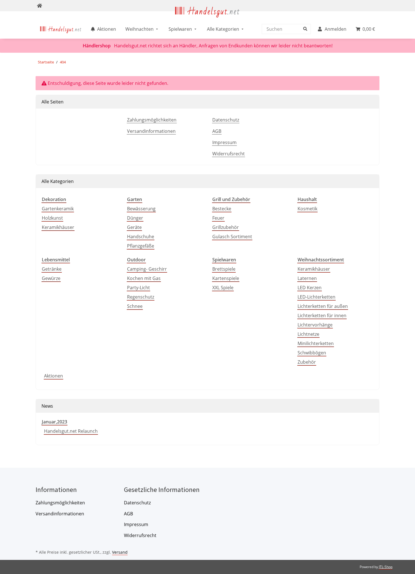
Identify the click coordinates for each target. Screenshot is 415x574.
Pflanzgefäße (140, 246)
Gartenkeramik (58, 209)
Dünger (135, 218)
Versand (120, 552)
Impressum (224, 142)
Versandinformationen (151, 131)
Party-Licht (138, 287)
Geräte (134, 227)
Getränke (52, 269)
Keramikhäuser (58, 227)
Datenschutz (225, 120)
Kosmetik (307, 209)
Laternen (307, 278)
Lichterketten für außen (323, 306)
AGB (216, 131)
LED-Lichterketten (316, 297)
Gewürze (51, 278)
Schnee (135, 306)
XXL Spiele (222, 287)
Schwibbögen (312, 353)
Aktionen (53, 376)
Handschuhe (140, 236)
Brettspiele (223, 269)
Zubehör (307, 362)
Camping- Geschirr (147, 269)
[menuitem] (61, 29)
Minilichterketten (316, 343)
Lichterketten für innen (322, 315)
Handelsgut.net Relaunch (71, 431)
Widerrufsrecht (228, 154)
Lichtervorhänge (315, 325)
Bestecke (221, 209)
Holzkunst (52, 218)
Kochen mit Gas (144, 278)
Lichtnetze (308, 334)
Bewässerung (141, 209)
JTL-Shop (385, 566)
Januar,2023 (54, 422)
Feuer (218, 218)
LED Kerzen (310, 287)
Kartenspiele (225, 278)
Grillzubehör (225, 227)
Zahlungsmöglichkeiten (151, 120)
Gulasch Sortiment (232, 236)
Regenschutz (140, 297)
